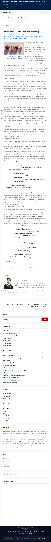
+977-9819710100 (7, 4)
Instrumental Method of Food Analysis (13, 358)
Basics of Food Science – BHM (11, 333)
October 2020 (7, 408)
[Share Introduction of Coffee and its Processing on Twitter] (1, 113)
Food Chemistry (7, 343)
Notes (14, 531)
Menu (44, 12)
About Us (26, 531)
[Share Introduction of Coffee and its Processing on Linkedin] (1, 116)
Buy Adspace (42, 531)
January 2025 (7, 396)
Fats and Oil (7, 340)
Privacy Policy (33, 531)
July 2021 (6, 403)
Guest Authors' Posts (9, 355)
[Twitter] (38, 5)
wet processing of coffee (20, 38)
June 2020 (6, 418)
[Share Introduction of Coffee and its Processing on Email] (1, 118)
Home (4, 25)
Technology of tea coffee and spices (13, 380)
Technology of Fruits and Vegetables (13, 377)
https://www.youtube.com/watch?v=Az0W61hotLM (23, 264)
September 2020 (8, 411)
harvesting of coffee (19, 36)
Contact (20, 531)
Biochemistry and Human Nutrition (12, 335)
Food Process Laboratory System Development (15, 348)
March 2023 (7, 398)
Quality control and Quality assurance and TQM (15, 370)
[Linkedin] (41, 5)
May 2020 (6, 420)
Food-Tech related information (11, 353)
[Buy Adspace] (44, 5)
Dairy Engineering (8, 338)
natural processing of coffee (31, 36)
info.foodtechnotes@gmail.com (19, 4)
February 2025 (7, 393)
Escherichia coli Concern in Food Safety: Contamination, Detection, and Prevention (25, 2)
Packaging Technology (9, 365)
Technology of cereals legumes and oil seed (14, 372)
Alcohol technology (8, 330)
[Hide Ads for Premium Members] (47, 5)
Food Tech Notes (6, 12)
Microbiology (7, 360)
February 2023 (7, 401)
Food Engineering (8, 345)
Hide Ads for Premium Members (26, 533)
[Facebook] (35, 5)
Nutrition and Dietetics (9, 363)
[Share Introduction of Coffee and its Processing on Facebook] (1, 110)
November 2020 (8, 406)
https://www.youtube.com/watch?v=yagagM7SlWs (25, 267)
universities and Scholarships (10, 382)
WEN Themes (42, 538)
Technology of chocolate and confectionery (14, 375)
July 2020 (6, 415)
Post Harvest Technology (29, 34)
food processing (18, 34)
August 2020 (7, 413)
